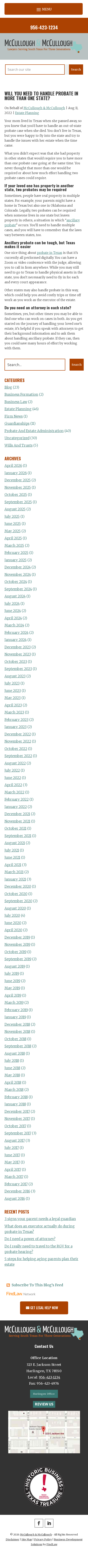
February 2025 (16, 552)
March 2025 (14, 545)
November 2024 (18, 574)
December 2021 (17, 814)
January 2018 (15, 1104)
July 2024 (12, 603)
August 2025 (15, 509)
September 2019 (18, 959)
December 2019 (17, 937)
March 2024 (14, 625)
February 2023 (16, 719)
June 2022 (13, 778)
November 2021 (17, 821)
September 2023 (18, 669)
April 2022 (13, 785)
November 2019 (17, 944)
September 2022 (18, 756)
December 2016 (17, 1191)
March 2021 (14, 872)
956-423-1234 (44, 27)
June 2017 (12, 1155)
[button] (43, 9)
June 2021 (12, 857)
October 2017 (15, 1126)
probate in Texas (49, 253)
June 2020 (13, 923)
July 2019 (12, 973)
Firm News (14, 416)
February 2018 (16, 1097)
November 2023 (18, 654)
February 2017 (16, 1184)
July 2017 (12, 1147)
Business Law (16, 402)
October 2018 (15, 1039)
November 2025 (18, 487)
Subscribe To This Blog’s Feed (37, 1285)
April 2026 (13, 465)
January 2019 (15, 1017)
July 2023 (12, 683)
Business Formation (21, 394)
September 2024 (18, 589)
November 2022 (18, 741)
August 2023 (15, 676)
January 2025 (16, 560)
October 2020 (16, 894)
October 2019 (15, 952)
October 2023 (16, 661)
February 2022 (17, 799)
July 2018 (12, 1060)
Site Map (26, 1539)
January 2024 (16, 640)
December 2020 (18, 886)
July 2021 (12, 850)
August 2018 (15, 1053)
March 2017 (14, 1176)
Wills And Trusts (19, 445)
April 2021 (13, 865)
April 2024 (13, 618)
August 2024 (15, 596)
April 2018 (13, 1082)
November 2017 (17, 1118)
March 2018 (14, 1089)
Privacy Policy (43, 1539)
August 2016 (15, 1198)
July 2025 (12, 516)
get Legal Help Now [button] (44, 1307)
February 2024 (16, 632)
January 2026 (16, 473)
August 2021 (15, 843)
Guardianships (17, 423)
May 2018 (12, 1075)
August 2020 (15, 908)
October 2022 (16, 748)
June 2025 (13, 523)
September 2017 (18, 1133)
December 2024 (18, 567)
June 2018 (12, 1068)
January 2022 (16, 807)
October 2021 (15, 828)
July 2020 (12, 915)
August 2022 (15, 763)
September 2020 (18, 901)
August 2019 (15, 966)
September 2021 (18, 836)
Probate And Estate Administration (34, 431)
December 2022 (18, 734)
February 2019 (16, 1010)
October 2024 (16, 581)
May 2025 (13, 531)
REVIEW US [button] (44, 1404)
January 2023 (16, 727)
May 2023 (13, 698)
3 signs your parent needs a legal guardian (40, 1219)
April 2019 (13, 995)
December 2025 (18, 480)
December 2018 (17, 1024)
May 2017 (12, 1162)
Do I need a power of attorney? (30, 1239)
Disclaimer (12, 1539)
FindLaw (51, 1544)
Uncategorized (17, 438)
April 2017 (13, 1169)
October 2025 (16, 494)
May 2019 (12, 988)
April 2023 (13, 705)
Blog (8, 387)
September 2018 (18, 1046)
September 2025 (18, 502)
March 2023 (14, 712)
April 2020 (13, 930)
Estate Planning (27, 113)
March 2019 (14, 1002)
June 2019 (12, 981)
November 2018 (17, 1031)
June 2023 (13, 690)
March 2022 (14, 792)
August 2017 (15, 1140)
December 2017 (17, 1111)
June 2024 (13, 611)
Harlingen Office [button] (44, 1393)
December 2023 (18, 647)
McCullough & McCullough (44, 108)
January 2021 (15, 879)
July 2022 (12, 770)
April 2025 (13, 538)
